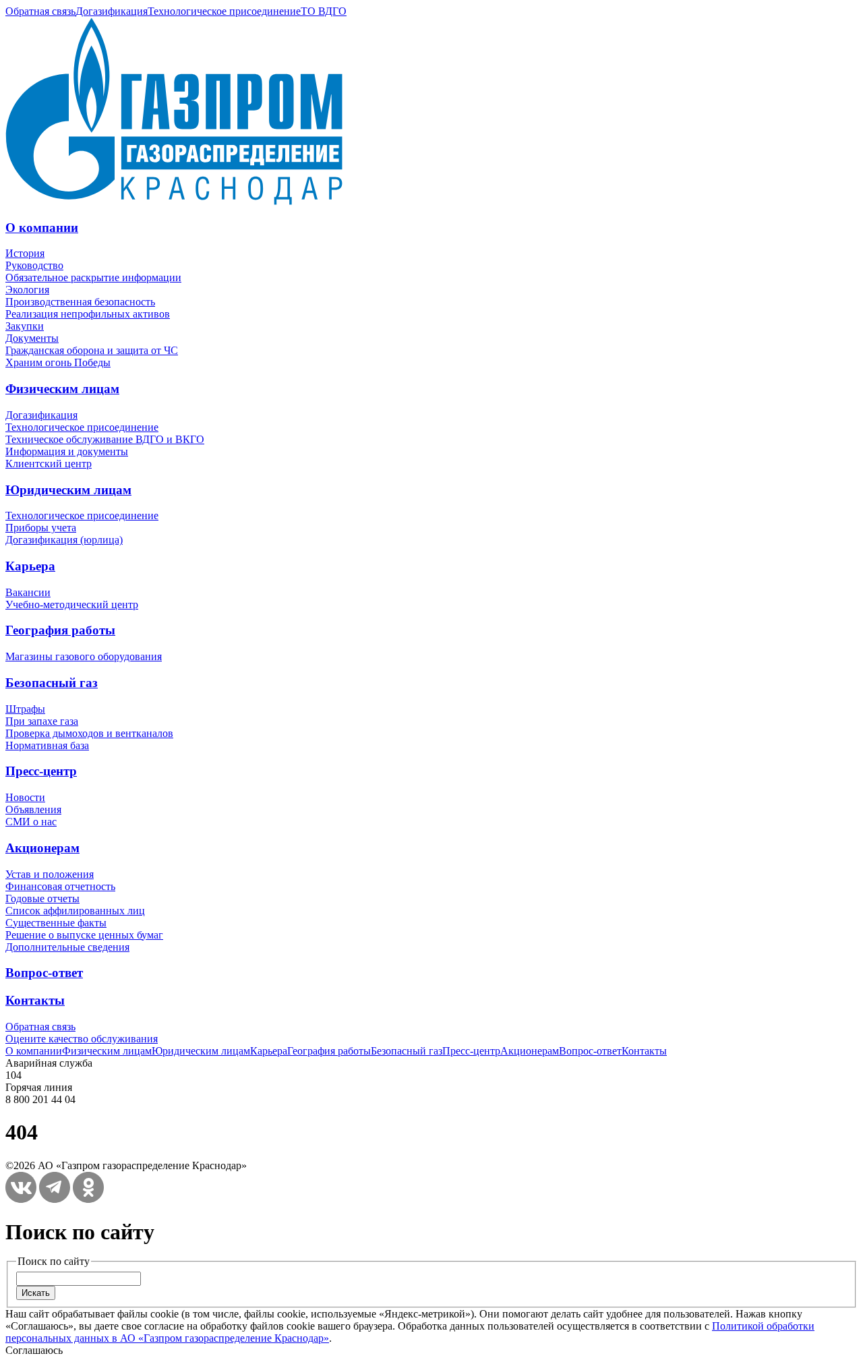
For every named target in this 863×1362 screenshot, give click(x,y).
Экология (27, 289)
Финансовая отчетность (60, 886)
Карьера (30, 566)
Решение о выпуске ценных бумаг (84, 935)
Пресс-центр (41, 771)
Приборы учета (40, 527)
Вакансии (28, 592)
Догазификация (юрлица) (64, 539)
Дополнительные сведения (67, 947)
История (24, 253)
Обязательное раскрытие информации (93, 277)
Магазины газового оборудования (83, 656)
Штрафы (25, 709)
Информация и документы (66, 451)
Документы (32, 338)
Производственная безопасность (80, 301)
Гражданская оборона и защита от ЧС (91, 350)
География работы (60, 630)
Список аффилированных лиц (75, 910)
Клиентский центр (48, 463)
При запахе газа (41, 721)
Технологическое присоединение (224, 11)
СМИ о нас (31, 821)
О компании (41, 227)
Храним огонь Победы (58, 362)
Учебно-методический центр (71, 604)
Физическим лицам (62, 389)
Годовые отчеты (42, 898)
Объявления (33, 809)
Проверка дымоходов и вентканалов (89, 733)
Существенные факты (56, 922)
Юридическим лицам (68, 490)
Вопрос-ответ (44, 973)
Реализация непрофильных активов (87, 314)
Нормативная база (47, 745)
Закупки (24, 326)
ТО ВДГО (324, 11)
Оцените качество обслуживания (81, 1038)
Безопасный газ (51, 683)
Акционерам (42, 848)
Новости (25, 797)
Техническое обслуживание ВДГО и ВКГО (104, 439)
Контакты (35, 1000)
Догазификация (112, 11)
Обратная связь (40, 11)
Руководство (34, 265)
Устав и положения (49, 874)
